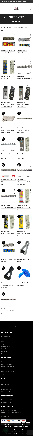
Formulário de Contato (7, 371)
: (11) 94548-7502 (10, 416)
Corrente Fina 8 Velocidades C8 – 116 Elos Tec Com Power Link (8, 104)
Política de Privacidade (7, 366)
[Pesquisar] (5, 8)
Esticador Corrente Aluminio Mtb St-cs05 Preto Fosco (7, 285)
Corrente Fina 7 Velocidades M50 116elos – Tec (8, 233)
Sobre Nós (4, 361)
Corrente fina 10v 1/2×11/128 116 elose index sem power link (8, 182)
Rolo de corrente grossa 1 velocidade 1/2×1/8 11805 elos (8, 311)
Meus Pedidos (5, 384)
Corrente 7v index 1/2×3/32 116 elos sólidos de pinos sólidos (23, 53)
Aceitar (16, 433)
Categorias (15, 21)
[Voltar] (3, 17)
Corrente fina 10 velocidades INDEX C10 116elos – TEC (23, 156)
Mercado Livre (5, 339)
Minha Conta (4, 382)
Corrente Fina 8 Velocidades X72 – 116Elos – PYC (24, 233)
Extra (2, 353)
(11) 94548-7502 (27, 1)
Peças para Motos (6, 402)
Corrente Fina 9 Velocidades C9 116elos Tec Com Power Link (24, 104)
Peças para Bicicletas (7, 400)
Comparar (14, 38)
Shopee (3, 341)
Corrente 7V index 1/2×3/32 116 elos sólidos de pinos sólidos (8, 130)
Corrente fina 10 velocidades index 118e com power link (8, 156)
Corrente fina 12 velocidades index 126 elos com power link (8, 208)
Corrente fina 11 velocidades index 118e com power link (24, 79)
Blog (2, 374)
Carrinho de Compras (7, 387)
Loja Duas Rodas (5, 336)
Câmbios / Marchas (18, 27)
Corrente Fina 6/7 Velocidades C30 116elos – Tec (24, 208)
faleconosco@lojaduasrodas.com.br (11, 1)
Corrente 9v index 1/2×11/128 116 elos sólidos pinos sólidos (23, 130)
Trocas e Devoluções (6, 369)
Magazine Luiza (5, 344)
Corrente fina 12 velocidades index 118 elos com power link (24, 182)
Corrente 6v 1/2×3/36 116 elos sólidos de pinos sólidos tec (8, 53)
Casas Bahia (4, 349)
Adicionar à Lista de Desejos (14, 35)
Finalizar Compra (6, 389)
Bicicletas (9, 27)
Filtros (3, 30)
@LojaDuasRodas (6, 392)
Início (4, 27)
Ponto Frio (4, 351)
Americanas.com (5, 346)
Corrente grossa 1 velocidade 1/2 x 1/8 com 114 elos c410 (8, 259)
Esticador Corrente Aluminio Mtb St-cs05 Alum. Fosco (23, 259)
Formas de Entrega (6, 364)
